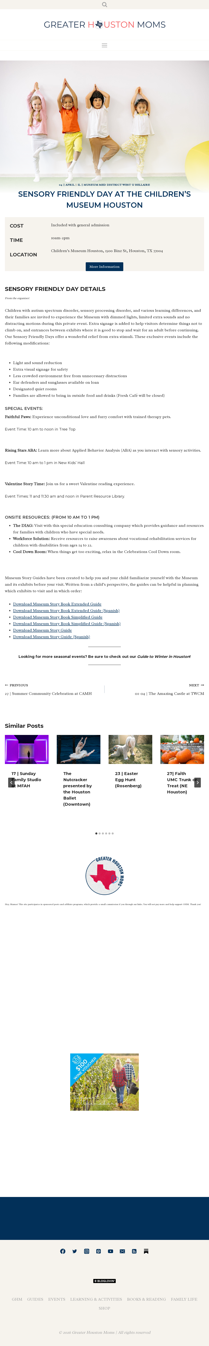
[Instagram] (86, 1251)
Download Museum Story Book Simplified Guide (57, 617)
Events (56, 1299)
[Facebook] (63, 1251)
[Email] (122, 1251)
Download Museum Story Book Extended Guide (57, 604)
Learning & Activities (96, 1299)
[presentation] (27, 749)
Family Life (184, 1299)
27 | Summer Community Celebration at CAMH (48, 689)
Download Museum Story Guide (42, 630)
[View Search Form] (104, 4)
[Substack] (146, 1251)
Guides (35, 1299)
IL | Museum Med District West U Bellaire (114, 184)
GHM (17, 1299)
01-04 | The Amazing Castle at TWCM (169, 689)
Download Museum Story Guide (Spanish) (51, 636)
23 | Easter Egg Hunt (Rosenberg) (128, 779)
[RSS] (134, 1251)
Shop (104, 1308)
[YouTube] (110, 1251)
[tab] (96, 833)
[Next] (197, 782)
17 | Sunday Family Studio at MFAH (26, 779)
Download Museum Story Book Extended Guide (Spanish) (66, 610)
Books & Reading (146, 1299)
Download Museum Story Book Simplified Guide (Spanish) (67, 623)
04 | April (66, 184)
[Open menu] (105, 45)
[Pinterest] (98, 1251)
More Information (104, 266)
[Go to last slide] (11, 782)
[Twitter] (75, 1251)
